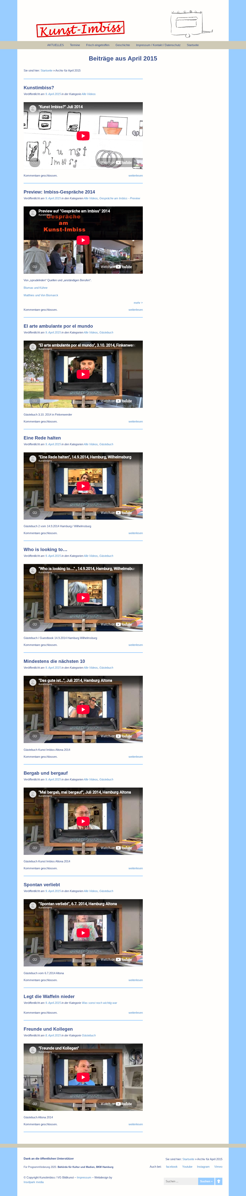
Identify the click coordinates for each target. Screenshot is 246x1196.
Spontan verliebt (42, 884)
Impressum (84, 1177)
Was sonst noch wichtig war (99, 1002)
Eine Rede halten (42, 437)
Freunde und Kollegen (48, 1029)
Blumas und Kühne (36, 287)
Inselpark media (34, 1182)
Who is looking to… (45, 549)
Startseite (46, 70)
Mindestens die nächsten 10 (54, 661)
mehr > (138, 302)
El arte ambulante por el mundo (58, 326)
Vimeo (218, 1166)
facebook (172, 1166)
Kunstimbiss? (39, 87)
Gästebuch (106, 332)
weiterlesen (136, 175)
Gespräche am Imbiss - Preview (119, 198)
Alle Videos (89, 94)
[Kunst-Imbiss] (80, 37)
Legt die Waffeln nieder (49, 996)
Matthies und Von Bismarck (41, 295)
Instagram (203, 1166)
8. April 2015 (53, 1035)
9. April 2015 (53, 94)
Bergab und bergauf (46, 773)
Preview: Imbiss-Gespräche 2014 (59, 191)
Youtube (187, 1166)
